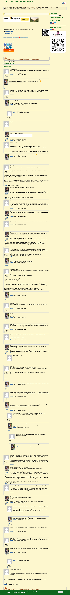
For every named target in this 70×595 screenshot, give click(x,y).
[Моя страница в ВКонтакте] (10, 45)
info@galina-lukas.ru (9, 31)
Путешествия (22, 7)
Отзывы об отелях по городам (11, 8)
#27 (5, 390)
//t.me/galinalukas (55, 23)
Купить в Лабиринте (9, 50)
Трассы (52, 7)
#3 (4, 98)
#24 (5, 353)
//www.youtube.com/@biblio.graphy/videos (53, 29)
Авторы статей (23, 8)
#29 (5, 411)
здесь (38, 244)
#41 (4, 546)
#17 (5, 267)
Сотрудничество (32, 8)
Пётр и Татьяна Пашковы (24, 347)
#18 (4, 277)
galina (5, 86)
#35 (5, 474)
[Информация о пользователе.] (6, 84)
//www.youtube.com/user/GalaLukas (65, 3)
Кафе (39, 7)
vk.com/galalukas (8, 33)
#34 (4, 463)
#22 (4, 332)
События (57, 7)
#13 (5, 219)
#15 (5, 240)
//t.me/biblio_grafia (51, 29)
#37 (5, 504)
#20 (4, 311)
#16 (4, 256)
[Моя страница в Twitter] (7, 45)
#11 (5, 195)
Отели (28, 7)
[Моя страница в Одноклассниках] (5, 48)
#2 (4, 88)
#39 (8, 525)
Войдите (5, 55)
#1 (4, 77)
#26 (4, 374)
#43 (7, 567)
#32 (9, 442)
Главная (6, 7)
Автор (17, 7)
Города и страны (46, 7)
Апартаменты (34, 7)
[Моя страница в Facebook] (5, 45)
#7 (5, 140)
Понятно (60, 591)
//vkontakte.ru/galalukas (63, 3)
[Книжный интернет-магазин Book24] (4, 53)
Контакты (39, 8)
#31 (8, 432)
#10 (4, 173)
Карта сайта (12, 7)
